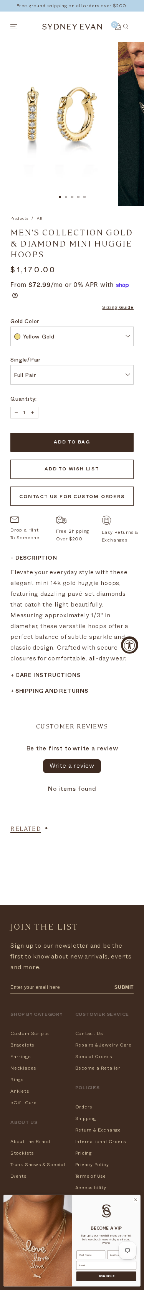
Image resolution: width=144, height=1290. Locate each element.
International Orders (100, 1141)
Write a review (72, 766)
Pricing (83, 1153)
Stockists (22, 1153)
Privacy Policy (92, 1164)
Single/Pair (25, 360)
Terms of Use (90, 1176)
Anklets (19, 1091)
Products (19, 218)
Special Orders (93, 1056)
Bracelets (22, 1045)
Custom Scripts (29, 1033)
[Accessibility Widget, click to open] (129, 645)
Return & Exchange (98, 1130)
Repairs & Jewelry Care (103, 1045)
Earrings (20, 1056)
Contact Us (89, 1033)
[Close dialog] (135, 1200)
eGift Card (23, 1102)
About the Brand (30, 1141)
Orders (84, 1107)
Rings (16, 1079)
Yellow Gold (39, 337)
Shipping (85, 1118)
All (40, 218)
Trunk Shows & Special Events (37, 1170)
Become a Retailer (98, 1068)
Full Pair (25, 376)
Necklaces (23, 1068)
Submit (124, 987)
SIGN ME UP (106, 1276)
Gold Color (24, 322)
